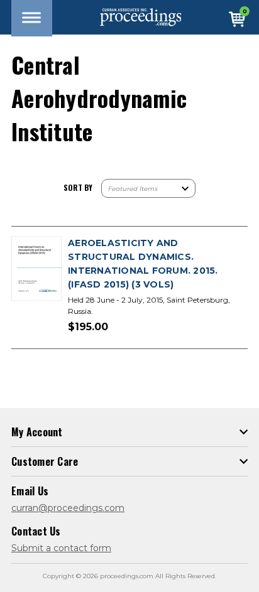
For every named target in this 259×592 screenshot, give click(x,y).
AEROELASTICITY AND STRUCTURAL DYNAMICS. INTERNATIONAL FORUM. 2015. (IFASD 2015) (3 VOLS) (143, 263)
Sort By (77, 187)
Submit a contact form (61, 548)
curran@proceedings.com (67, 508)
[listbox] (148, 188)
